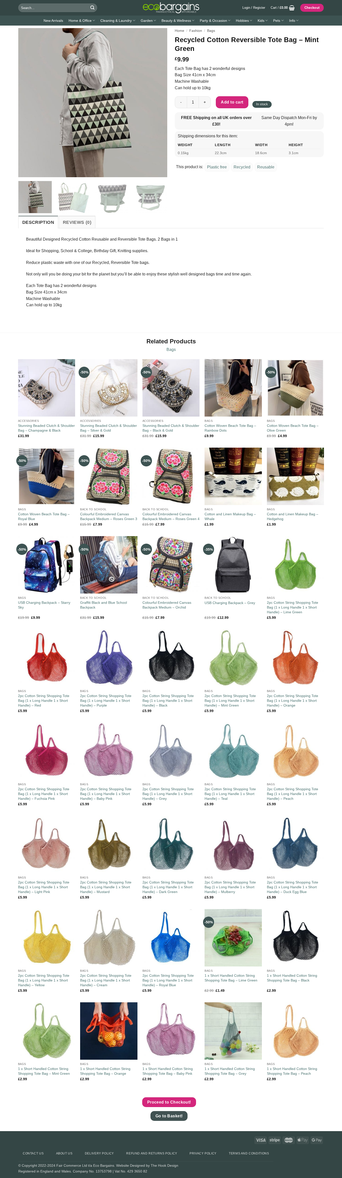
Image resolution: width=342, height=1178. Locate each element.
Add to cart (232, 102)
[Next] (157, 103)
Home (179, 31)
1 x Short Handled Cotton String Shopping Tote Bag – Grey (230, 1071)
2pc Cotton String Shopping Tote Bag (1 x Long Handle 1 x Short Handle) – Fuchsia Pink (43, 793)
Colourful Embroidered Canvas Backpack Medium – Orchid (166, 605)
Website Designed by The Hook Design (147, 1165)
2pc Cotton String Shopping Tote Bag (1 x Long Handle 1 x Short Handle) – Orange (292, 700)
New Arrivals (53, 21)
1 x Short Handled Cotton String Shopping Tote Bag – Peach (292, 1071)
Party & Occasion (213, 21)
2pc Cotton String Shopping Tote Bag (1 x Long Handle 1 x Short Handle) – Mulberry (230, 887)
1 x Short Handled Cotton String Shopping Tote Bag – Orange (105, 1071)
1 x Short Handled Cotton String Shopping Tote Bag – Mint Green (44, 1071)
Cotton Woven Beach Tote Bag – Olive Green (292, 428)
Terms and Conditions (249, 1153)
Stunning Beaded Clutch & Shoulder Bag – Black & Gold (170, 428)
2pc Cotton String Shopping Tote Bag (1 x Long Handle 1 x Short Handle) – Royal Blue (168, 980)
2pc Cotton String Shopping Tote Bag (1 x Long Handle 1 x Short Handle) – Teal (230, 793)
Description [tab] (38, 222)
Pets (276, 21)
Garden (147, 21)
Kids (261, 21)
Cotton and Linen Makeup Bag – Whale (230, 516)
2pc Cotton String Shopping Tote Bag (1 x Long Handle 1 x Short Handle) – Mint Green (230, 700)
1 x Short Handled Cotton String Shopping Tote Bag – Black (292, 977)
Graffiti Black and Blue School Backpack (103, 605)
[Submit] (92, 8)
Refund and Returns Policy (151, 1153)
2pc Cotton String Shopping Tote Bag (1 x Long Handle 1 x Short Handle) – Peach (292, 793)
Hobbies (242, 21)
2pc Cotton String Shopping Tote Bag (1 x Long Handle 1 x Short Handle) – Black (168, 700)
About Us (64, 1153)
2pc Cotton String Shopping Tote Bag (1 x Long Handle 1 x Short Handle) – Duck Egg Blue (292, 887)
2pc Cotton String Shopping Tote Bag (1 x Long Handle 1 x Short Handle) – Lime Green (292, 607)
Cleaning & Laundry (116, 21)
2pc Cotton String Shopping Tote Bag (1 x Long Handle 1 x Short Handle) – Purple (105, 700)
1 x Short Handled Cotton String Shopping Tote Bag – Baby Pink (167, 1071)
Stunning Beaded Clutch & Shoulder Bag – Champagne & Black (46, 428)
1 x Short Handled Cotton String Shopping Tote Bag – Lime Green (231, 977)
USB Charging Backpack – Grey (230, 603)
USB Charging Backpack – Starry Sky (44, 605)
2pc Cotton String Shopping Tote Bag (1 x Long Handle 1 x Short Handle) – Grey (168, 793)
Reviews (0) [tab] (77, 222)
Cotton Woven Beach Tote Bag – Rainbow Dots (230, 428)
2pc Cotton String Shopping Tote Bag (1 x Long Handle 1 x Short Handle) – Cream (105, 980)
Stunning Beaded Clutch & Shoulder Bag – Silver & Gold (108, 428)
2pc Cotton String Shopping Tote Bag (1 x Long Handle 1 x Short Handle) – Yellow (43, 980)
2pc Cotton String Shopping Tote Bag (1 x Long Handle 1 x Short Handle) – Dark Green (168, 887)
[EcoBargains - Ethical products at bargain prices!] (171, 8)
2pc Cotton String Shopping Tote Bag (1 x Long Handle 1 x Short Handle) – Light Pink (43, 887)
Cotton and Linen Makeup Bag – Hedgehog (292, 516)
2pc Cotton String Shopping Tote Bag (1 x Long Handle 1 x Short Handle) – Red (43, 700)
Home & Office (80, 21)
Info (292, 21)
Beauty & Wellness (176, 21)
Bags (211, 31)
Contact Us (33, 1153)
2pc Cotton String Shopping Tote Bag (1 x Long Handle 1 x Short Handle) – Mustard (105, 887)
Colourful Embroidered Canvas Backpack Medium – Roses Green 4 (171, 516)
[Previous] (27, 103)
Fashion (195, 31)
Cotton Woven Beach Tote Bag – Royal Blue (44, 516)
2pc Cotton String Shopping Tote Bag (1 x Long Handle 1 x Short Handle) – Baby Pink (105, 793)
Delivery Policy (99, 1153)
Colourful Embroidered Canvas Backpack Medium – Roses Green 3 (108, 516)
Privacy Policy (203, 1153)
